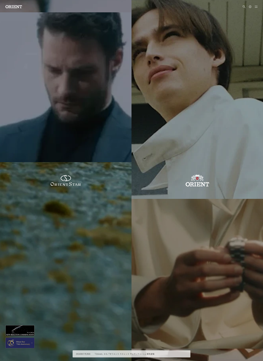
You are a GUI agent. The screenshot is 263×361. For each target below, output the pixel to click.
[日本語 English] (250, 6)
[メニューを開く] (256, 6)
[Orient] (13, 6)
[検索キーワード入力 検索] (244, 6)
